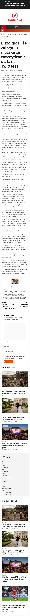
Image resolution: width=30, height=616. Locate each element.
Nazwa (6, 342)
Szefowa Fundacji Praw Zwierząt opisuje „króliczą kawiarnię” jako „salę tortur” (8, 306)
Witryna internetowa (8, 351)
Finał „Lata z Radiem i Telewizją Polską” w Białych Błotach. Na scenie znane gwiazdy (14, 446)
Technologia (5, 471)
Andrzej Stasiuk (14, 395)
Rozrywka (4, 475)
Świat (3, 465)
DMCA (22, 3)
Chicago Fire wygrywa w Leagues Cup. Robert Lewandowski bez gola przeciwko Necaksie (14, 607)
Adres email (7, 346)
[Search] (28, 30)
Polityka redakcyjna (10, 5)
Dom (3, 462)
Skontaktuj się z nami (15, 3)
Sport (3, 473)
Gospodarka (5, 467)
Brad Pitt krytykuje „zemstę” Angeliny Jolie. (21, 304)
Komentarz (7, 322)
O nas (7, 3)
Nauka (3, 469)
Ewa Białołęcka (5, 70)
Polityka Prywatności (20, 5)
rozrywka (4, 415)
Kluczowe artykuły (6, 463)
